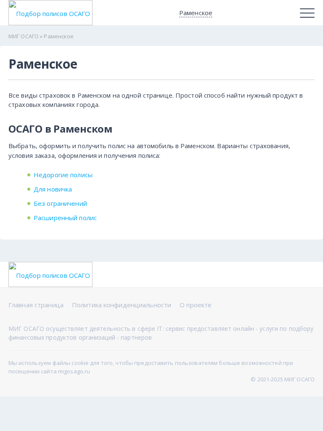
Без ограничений (60, 203)
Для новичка (53, 189)
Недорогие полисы (63, 174)
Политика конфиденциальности (121, 305)
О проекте (196, 305)
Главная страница (36, 305)
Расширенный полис (65, 217)
